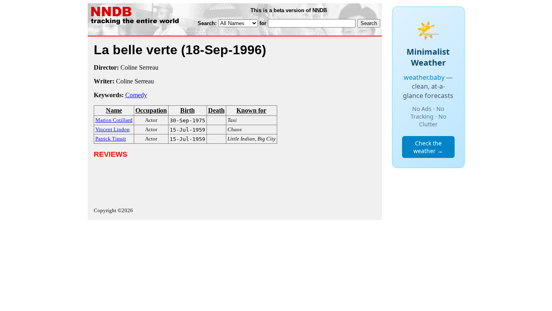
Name (114, 110)
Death (216, 110)
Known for (251, 110)
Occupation (151, 110)
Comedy (136, 95)
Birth (187, 110)
